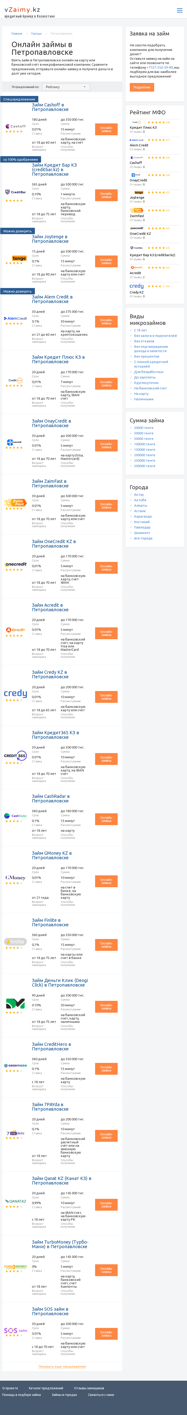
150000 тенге (144, 449)
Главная (17, 33)
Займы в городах (64, 1394)
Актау (139, 494)
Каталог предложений (46, 1388)
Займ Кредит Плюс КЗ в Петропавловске (58, 359)
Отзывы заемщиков (89, 1388)
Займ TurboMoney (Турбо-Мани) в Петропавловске (60, 1244)
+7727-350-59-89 (160, 67)
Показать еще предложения (62, 1366)
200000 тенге (144, 455)
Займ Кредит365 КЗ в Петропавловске (55, 735)
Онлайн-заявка (106, 129)
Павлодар (142, 527)
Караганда (143, 516)
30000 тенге (143, 433)
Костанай (142, 522)
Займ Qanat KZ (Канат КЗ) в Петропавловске (61, 1180)
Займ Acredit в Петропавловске (50, 607)
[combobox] (66, 86)
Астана (139, 511)
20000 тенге (143, 428)
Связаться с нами (101, 1394)
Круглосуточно (146, 383)
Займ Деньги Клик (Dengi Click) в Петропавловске (60, 982)
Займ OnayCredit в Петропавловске (51, 423)
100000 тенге (144, 444)
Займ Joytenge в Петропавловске (50, 239)
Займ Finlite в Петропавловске (50, 922)
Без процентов (146, 356)
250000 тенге (144, 460)
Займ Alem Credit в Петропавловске (52, 299)
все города (143, 538)
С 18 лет (140, 330)
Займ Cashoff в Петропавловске (50, 107)
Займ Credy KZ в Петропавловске (50, 674)
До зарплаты (145, 377)
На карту (141, 394)
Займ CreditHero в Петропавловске (51, 1046)
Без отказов (144, 341)
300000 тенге (144, 466)
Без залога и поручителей (155, 336)
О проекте (10, 1388)
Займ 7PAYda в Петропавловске (50, 1107)
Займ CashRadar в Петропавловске (51, 798)
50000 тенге (143, 439)
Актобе (140, 500)
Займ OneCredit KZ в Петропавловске (54, 543)
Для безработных (149, 372)
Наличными (143, 399)
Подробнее (142, 87)
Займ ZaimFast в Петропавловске (50, 483)
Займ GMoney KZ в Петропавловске (52, 855)
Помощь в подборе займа (21, 1394)
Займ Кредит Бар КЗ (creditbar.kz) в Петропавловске (54, 169)
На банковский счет (150, 388)
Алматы (140, 505)
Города (36, 33)
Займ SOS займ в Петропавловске (50, 1311)
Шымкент (142, 533)
